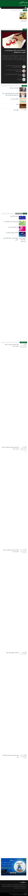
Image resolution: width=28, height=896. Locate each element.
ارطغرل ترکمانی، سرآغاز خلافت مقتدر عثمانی (10, 239)
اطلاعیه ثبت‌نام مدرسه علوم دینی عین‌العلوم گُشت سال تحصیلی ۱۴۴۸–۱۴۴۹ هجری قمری (13, 66)
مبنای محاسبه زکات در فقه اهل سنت (10, 222)
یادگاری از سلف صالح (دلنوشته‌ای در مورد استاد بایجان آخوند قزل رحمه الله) (10, 94)
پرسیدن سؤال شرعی (14, 216)
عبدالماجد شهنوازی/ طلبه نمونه (12, 653)
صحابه (17, 104)
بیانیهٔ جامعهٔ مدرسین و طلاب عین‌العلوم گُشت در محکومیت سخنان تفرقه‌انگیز (15, 51)
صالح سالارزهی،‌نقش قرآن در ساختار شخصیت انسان (12, 345)
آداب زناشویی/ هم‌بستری (13, 227)
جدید (21, 213)
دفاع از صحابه (16, 110)
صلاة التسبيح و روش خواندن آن (12, 233)
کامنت (17, 213)
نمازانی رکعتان (24, 21)
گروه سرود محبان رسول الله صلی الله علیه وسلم (11, 756)
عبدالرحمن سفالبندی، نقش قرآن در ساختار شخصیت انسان (10, 448)
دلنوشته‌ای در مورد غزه (14, 88)
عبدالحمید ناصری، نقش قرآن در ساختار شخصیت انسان (11, 551)
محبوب (25, 213)
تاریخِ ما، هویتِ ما (19, 79)
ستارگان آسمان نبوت (15, 99)
